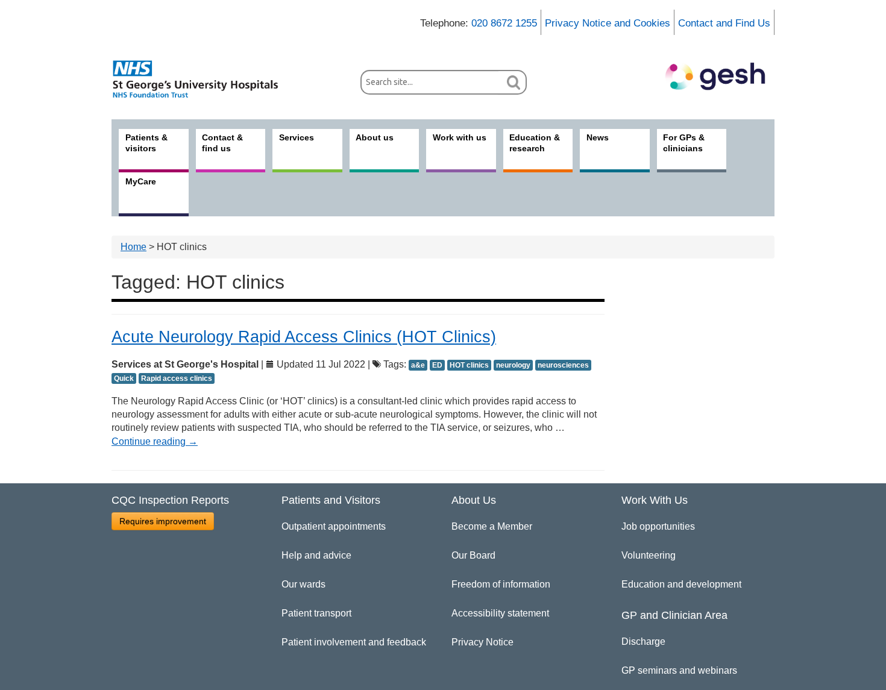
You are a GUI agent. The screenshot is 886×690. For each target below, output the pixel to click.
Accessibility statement (500, 613)
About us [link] (375, 137)
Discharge (643, 641)
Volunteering (648, 555)
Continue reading (155, 441)
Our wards (303, 584)
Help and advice (316, 555)
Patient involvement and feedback (353, 642)
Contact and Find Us (724, 23)
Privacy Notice (482, 642)
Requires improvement (162, 521)
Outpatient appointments (333, 526)
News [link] (597, 137)
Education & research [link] (534, 143)
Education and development (681, 584)
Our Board (473, 555)
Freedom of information (500, 584)
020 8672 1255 (504, 23)
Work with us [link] (459, 137)
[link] (202, 79)
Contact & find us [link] (222, 143)
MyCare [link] (140, 181)
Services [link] (296, 137)
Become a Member (491, 526)
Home (133, 247)
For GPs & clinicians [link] (684, 143)
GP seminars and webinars (679, 670)
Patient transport (316, 613)
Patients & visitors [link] (146, 143)
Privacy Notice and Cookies (607, 23)
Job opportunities (658, 526)
